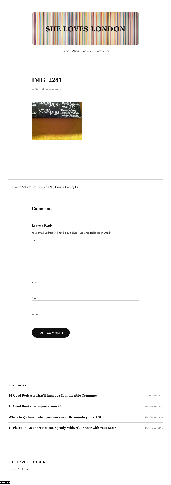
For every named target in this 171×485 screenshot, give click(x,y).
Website (35, 314)
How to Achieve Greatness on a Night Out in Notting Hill (45, 187)
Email (35, 298)
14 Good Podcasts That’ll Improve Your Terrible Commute (52, 395)
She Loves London (85, 28)
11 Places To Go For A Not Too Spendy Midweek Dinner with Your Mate (62, 428)
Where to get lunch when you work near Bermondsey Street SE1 (56, 417)
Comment (37, 239)
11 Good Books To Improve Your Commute (40, 406)
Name (35, 282)
